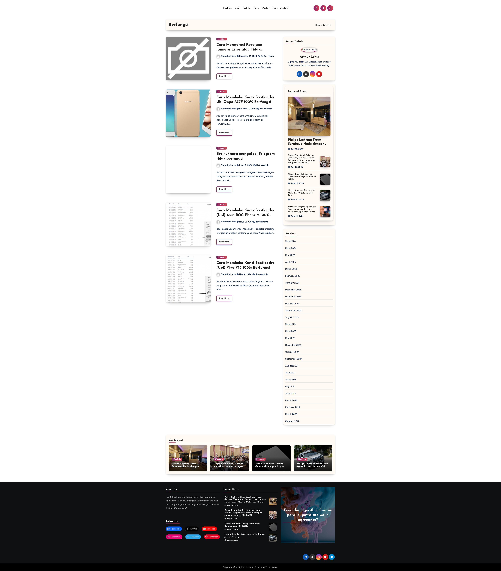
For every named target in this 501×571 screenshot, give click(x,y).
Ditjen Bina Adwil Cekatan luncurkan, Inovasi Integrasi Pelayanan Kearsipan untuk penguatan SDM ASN (243, 512)
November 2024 (293, 345)
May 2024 (290, 386)
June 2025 (290, 331)
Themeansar (271, 567)
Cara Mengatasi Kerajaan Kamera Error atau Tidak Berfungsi (239, 49)
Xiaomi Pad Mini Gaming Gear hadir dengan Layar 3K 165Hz (302, 176)
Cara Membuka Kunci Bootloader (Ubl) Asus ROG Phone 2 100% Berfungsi (245, 215)
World (265, 8)
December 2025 (293, 290)
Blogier (258, 567)
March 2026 (291, 269)
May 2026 (290, 255)
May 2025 (290, 338)
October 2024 (292, 352)
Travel (256, 8)
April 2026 (290, 262)
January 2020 (292, 421)
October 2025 (292, 303)
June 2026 (290, 248)
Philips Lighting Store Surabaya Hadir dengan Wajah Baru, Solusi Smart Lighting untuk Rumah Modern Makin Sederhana (245, 499)
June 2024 (290, 379)
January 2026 (292, 283)
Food (236, 8)
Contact (284, 8)
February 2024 (292, 407)
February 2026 (292, 276)
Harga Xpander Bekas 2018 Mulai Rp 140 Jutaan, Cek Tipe (301, 193)
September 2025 (293, 310)
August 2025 (292, 317)
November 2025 (293, 296)
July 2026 (290, 241)
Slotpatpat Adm (228, 56)
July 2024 (290, 372)
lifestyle (245, 8)
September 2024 (293, 359)
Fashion (227, 8)
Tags (275, 8)
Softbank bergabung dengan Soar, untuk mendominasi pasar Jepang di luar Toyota (302, 209)
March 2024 (291, 400)
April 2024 (290, 393)
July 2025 (290, 324)
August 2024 (292, 366)
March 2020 (291, 414)
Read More (224, 76)
